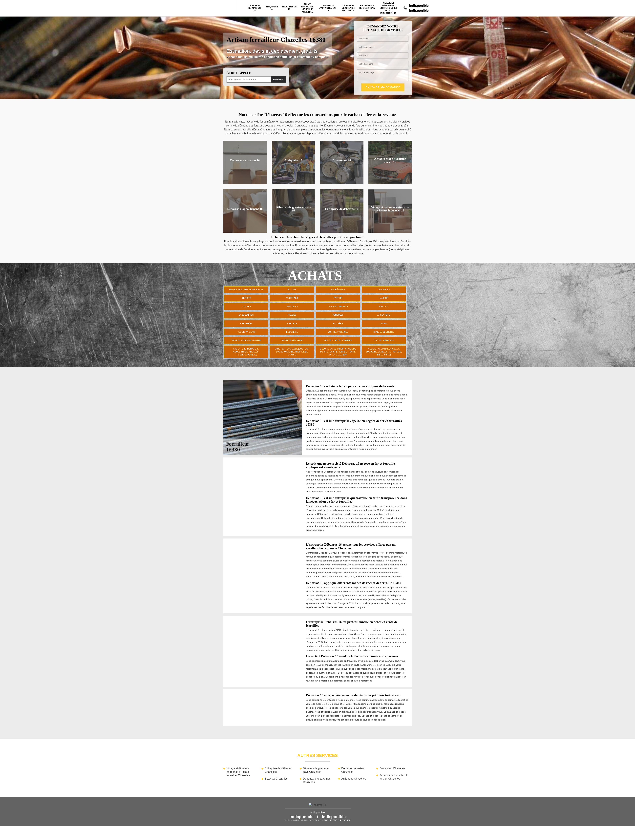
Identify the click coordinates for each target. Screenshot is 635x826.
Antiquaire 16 (271, 8)
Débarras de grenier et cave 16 (348, 8)
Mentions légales (337, 820)
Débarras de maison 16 (254, 8)
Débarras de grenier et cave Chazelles (316, 770)
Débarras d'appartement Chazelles (317, 780)
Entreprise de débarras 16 (367, 8)
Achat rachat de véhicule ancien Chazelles (394, 777)
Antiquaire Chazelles (353, 778)
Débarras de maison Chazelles (353, 770)
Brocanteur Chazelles (392, 768)
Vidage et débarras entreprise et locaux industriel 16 (388, 8)
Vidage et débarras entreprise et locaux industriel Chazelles (238, 772)
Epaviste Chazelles (276, 778)
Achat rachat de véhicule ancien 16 (307, 8)
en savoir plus (245, 183)
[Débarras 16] (318, 806)
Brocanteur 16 (289, 8)
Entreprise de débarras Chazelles (278, 770)
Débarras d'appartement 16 (328, 8)
